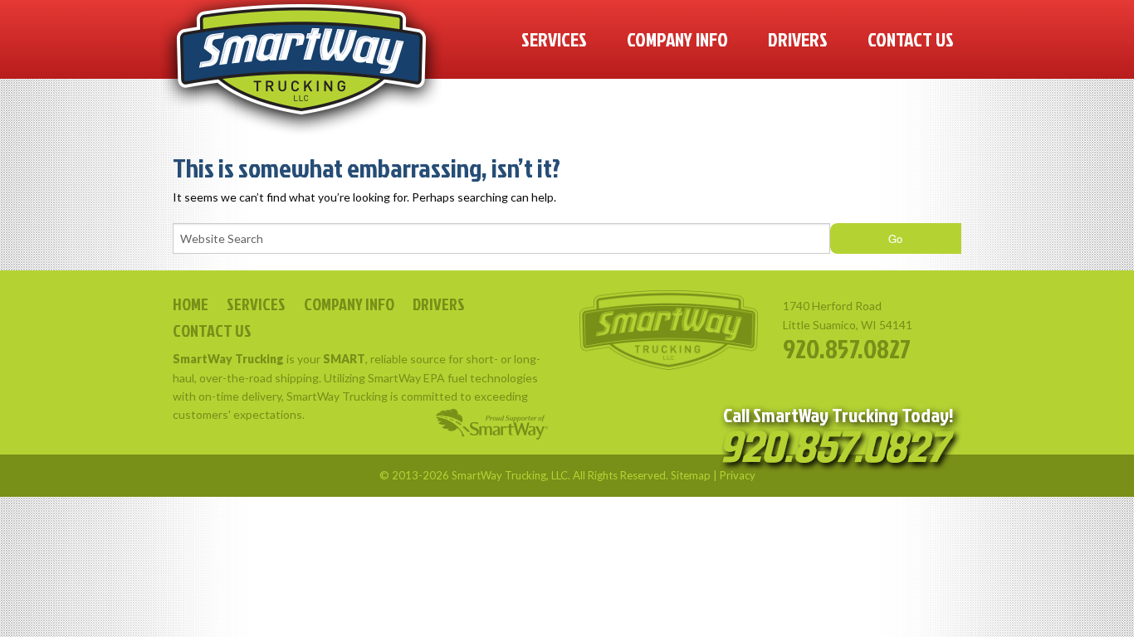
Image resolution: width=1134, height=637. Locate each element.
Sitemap (691, 475)
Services (554, 39)
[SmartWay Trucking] (301, 68)
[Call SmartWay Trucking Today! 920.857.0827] (838, 450)
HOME (190, 303)
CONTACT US (212, 330)
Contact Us (911, 39)
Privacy (737, 475)
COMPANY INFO (349, 303)
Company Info (677, 39)
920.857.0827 (847, 348)
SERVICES (256, 303)
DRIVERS (439, 303)
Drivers (798, 39)
